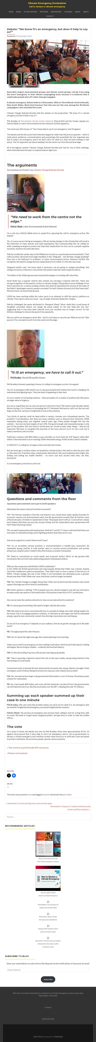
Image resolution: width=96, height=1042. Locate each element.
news (30, 794)
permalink (67, 794)
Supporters (56, 12)
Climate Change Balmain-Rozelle (49, 170)
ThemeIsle (58, 1036)
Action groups (30, 12)
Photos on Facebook (17, 753)
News (18, 12)
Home (10, 12)
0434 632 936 (48, 1019)
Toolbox (68, 12)
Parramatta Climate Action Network (37, 121)
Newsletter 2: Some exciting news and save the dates (28, 803)
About (86, 12)
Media (77, 12)
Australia (46, 794)
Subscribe (48, 979)
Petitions (44, 12)
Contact (50, 16)
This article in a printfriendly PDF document (28, 747)
